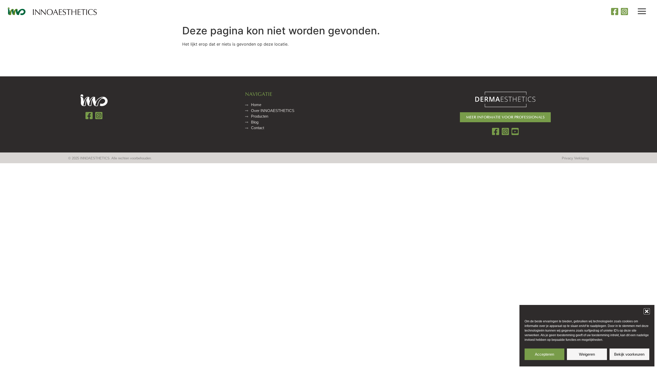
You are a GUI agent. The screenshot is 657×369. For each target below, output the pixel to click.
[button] (646, 311)
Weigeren (587, 354)
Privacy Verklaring (575, 158)
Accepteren (544, 354)
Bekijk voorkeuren (629, 354)
